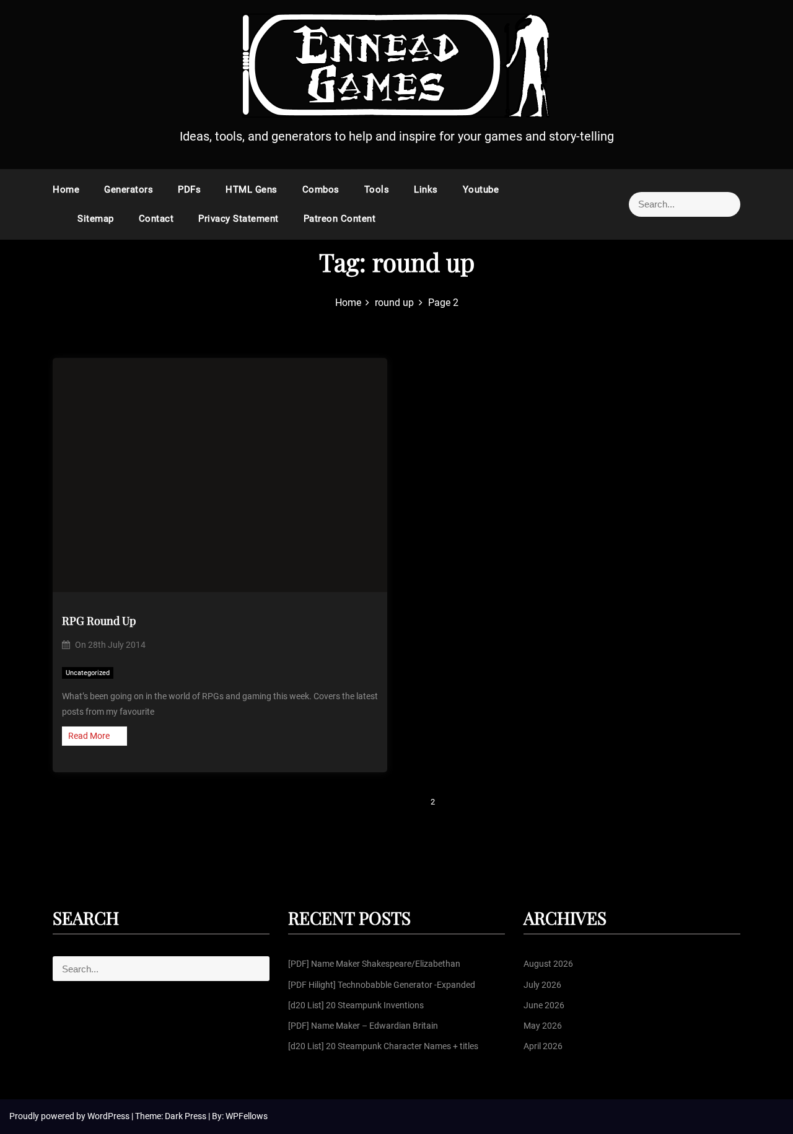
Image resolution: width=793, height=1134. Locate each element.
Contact (156, 218)
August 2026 (548, 964)
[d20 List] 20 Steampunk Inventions (356, 1005)
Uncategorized (88, 673)
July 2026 (542, 985)
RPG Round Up (99, 620)
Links (426, 189)
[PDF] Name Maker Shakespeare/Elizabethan (374, 964)
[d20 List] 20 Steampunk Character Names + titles (383, 1046)
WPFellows (247, 1116)
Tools (377, 189)
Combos (321, 189)
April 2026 (543, 1046)
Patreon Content (340, 218)
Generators (128, 189)
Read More (89, 736)
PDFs (189, 189)
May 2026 (543, 1026)
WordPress (109, 1116)
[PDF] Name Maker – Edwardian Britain (363, 1026)
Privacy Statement (238, 218)
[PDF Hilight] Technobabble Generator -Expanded (381, 985)
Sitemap (95, 218)
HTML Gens (252, 189)
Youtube (481, 189)
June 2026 (544, 1005)
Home (66, 189)
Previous (378, 801)
